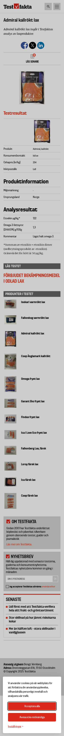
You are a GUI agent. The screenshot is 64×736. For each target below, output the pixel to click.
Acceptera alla (32, 706)
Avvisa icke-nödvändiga (32, 717)
